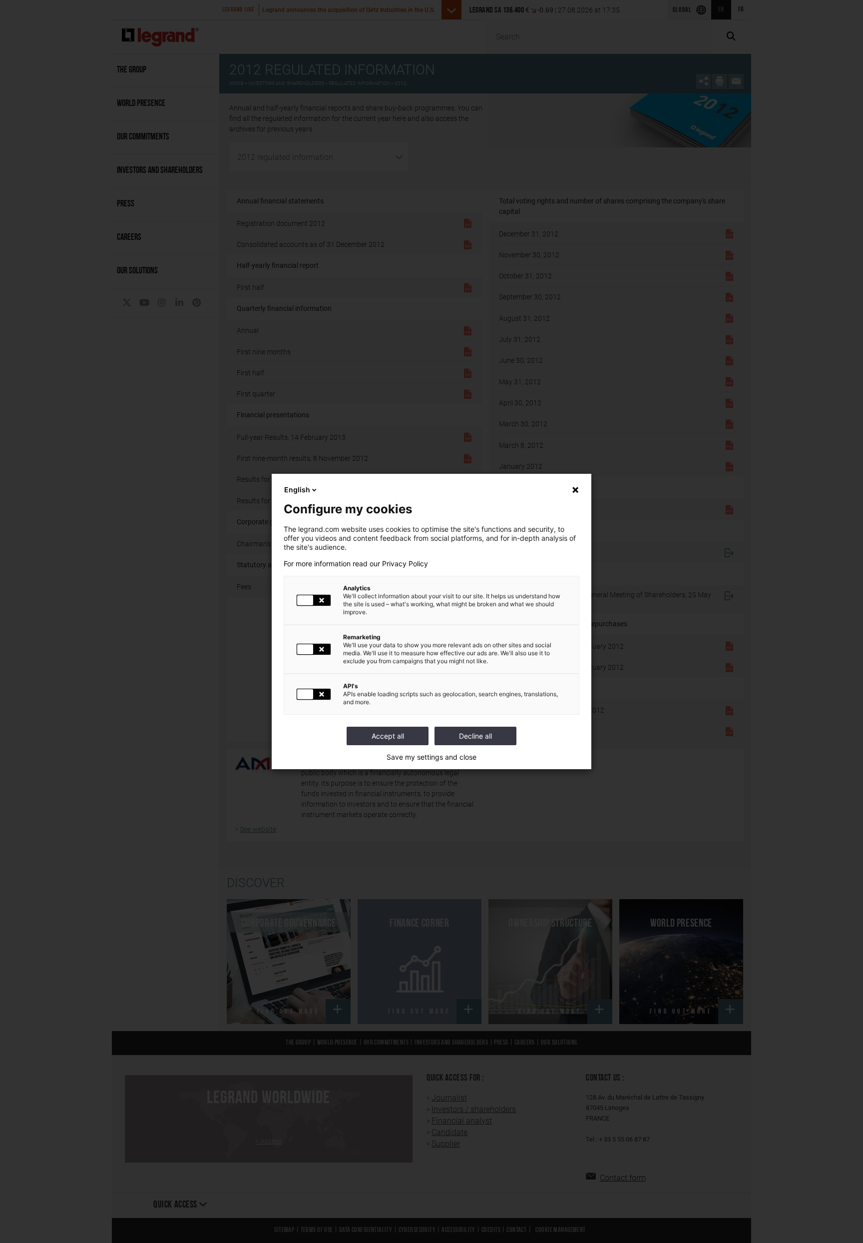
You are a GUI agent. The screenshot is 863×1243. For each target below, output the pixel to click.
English (297, 489)
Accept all (388, 736)
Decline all (475, 736)
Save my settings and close (431, 757)
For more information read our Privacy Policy (356, 564)
